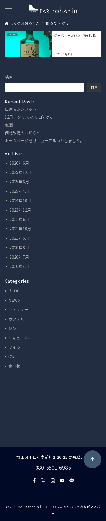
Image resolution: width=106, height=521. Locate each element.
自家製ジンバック (21, 109)
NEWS (14, 300)
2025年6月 (19, 182)
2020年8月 (19, 247)
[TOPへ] (92, 459)
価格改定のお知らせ (23, 132)
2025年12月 (20, 172)
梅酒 (9, 125)
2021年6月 (19, 238)
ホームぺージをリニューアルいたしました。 (44, 140)
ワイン (14, 347)
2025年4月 (19, 191)
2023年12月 (20, 210)
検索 (9, 77)
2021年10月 (20, 229)
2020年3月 (19, 266)
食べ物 (14, 366)
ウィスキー (18, 309)
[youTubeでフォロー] (62, 481)
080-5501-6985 (53, 467)
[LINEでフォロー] (71, 481)
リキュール (18, 338)
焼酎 (12, 356)
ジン (12, 328)
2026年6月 (19, 163)
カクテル (16, 319)
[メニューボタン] (8, 9)
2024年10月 (20, 200)
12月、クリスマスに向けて (29, 117)
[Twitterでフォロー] (43, 481)
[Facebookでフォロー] (34, 481)
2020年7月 (19, 257)
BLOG (14, 291)
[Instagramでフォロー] (53, 481)
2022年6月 (19, 219)
